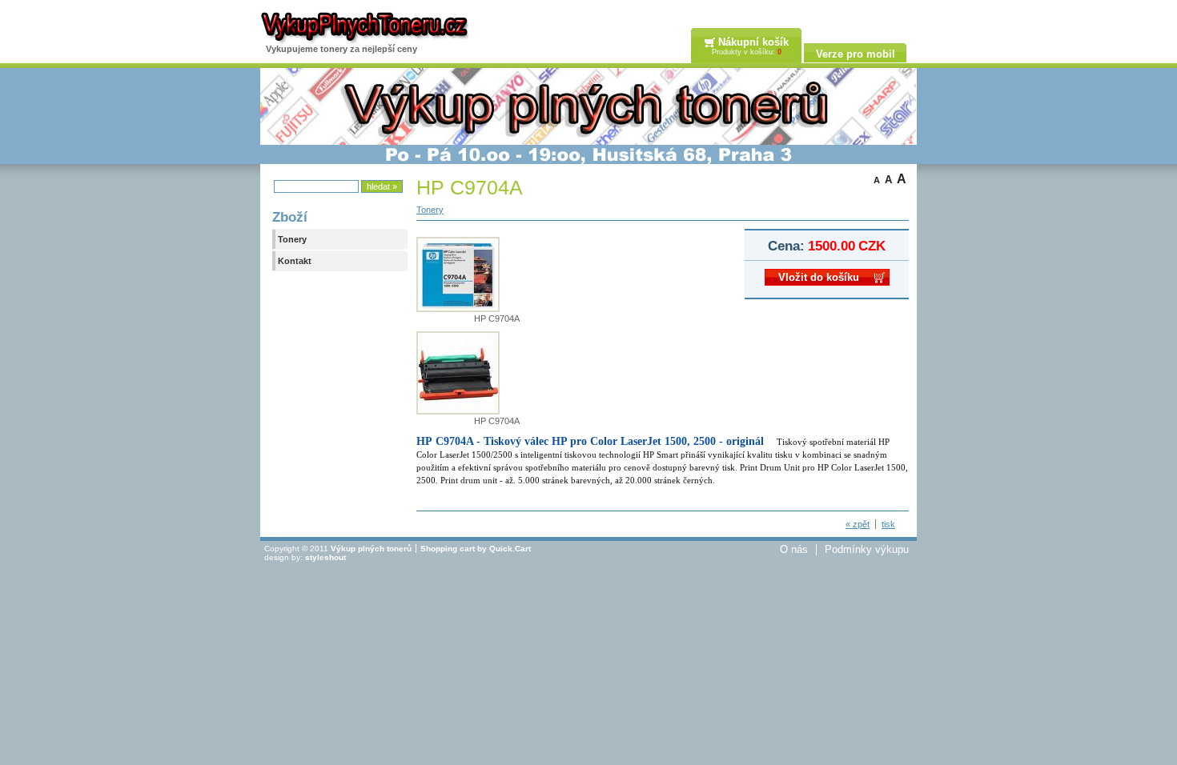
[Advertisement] (588, 606)
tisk (888, 524)
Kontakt (294, 261)
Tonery (292, 239)
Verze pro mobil (855, 54)
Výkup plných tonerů (371, 548)
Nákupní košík (753, 42)
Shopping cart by (475, 548)
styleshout (325, 557)
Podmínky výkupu (867, 549)
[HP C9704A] (458, 309)
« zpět (858, 524)
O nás (794, 549)
